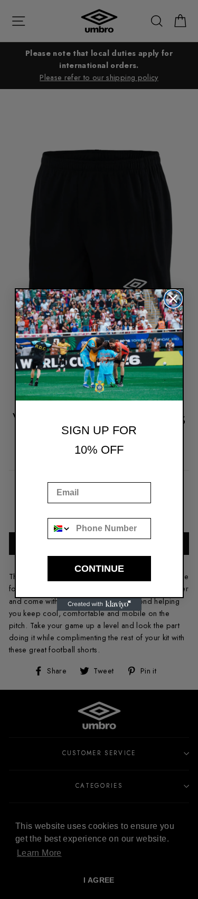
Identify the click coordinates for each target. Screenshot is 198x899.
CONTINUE (99, 568)
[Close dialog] (173, 298)
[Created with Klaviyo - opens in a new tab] (99, 604)
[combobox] (59, 529)
